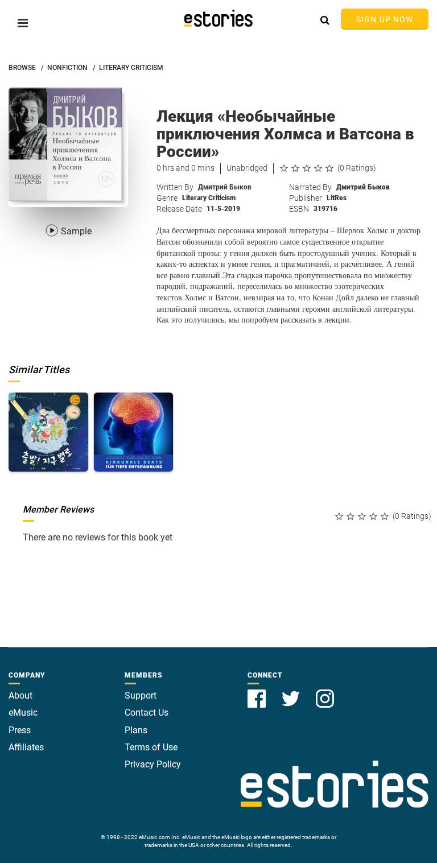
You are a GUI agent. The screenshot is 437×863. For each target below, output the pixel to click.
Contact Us (146, 712)
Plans (136, 730)
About (20, 695)
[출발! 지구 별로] (48, 432)
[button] (23, 23)
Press (20, 730)
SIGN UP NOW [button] (384, 19)
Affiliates (26, 747)
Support (140, 695)
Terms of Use (151, 747)
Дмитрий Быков (225, 187)
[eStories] (218, 18)
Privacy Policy (153, 764)
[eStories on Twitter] (292, 692)
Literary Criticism (209, 198)
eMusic (23, 712)
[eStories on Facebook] (258, 692)
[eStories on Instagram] (325, 692)
